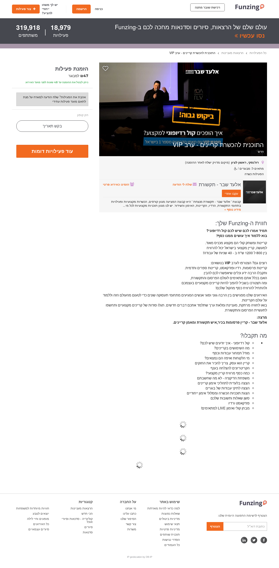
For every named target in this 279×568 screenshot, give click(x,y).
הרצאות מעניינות (82, 508)
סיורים (88, 527)
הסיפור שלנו (128, 519)
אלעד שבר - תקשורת (220, 184)
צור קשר (131, 524)
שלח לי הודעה (183, 184)
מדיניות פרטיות (170, 529)
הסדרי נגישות (171, 539)
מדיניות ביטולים (169, 519)
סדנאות (88, 532)
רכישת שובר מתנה (207, 7)
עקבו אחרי (231, 193)
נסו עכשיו (251, 35)
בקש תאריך (52, 126)
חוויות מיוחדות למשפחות (32, 508)
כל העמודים (172, 545)
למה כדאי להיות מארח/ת (163, 508)
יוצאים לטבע (41, 513)
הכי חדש (87, 513)
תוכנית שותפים (170, 534)
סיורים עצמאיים (38, 529)
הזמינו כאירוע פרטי (116, 184)
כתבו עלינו (129, 513)
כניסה (99, 9)
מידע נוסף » (232, 209)
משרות (131, 529)
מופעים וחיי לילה (38, 519)
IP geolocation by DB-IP (139, 557)
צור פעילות (24, 9)
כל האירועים (41, 524)
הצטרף (215, 526)
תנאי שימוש (172, 524)
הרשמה (81, 9)
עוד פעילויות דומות (52, 150)
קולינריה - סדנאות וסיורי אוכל (77, 520)
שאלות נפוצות (171, 513)
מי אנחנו (130, 508)
